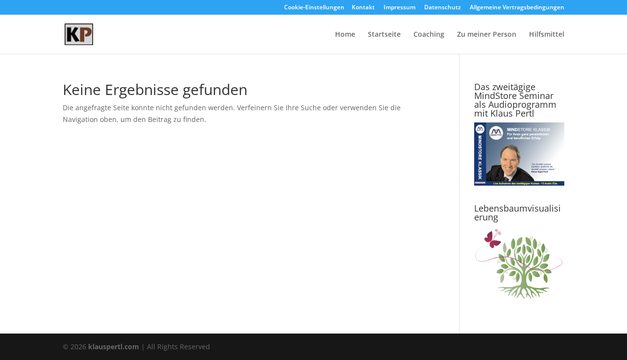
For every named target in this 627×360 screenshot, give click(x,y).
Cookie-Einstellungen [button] (314, 7)
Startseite (384, 35)
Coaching (428, 35)
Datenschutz (442, 7)
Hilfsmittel (546, 35)
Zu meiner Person (486, 35)
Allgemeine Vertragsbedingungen (517, 7)
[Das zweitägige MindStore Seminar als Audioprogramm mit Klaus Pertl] (519, 183)
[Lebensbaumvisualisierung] (519, 299)
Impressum (399, 7)
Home (345, 35)
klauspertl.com (114, 346)
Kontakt (363, 7)
